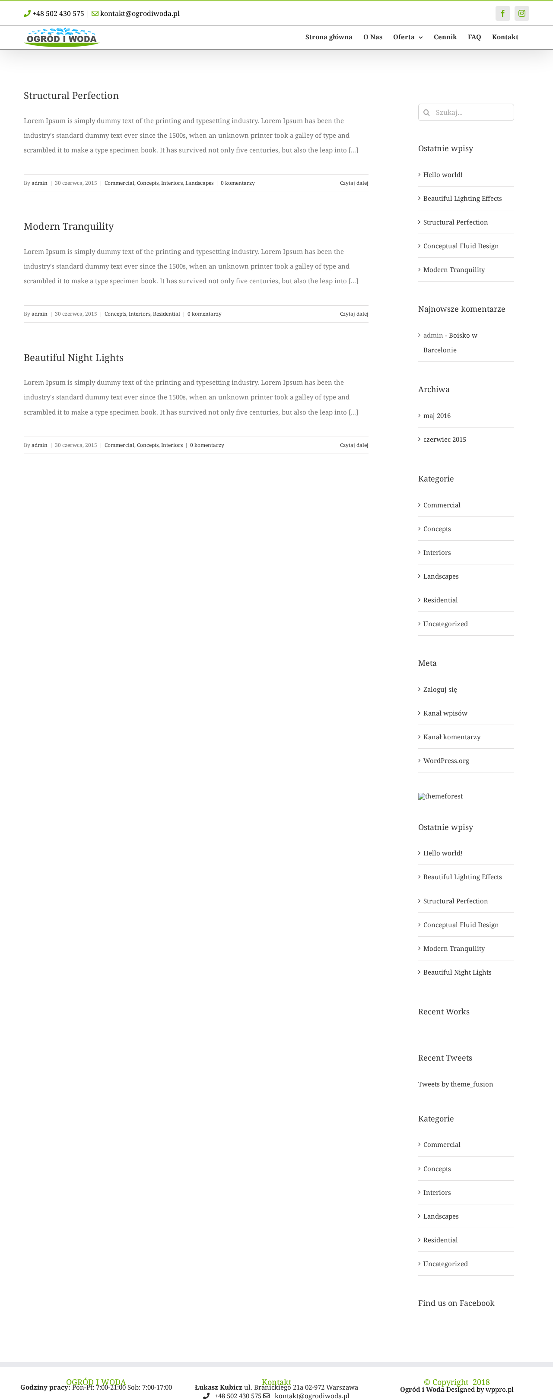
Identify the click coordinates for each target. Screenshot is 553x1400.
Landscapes (199, 183)
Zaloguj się (440, 689)
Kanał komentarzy (451, 736)
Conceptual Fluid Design (461, 245)
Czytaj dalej (354, 183)
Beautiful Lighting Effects (462, 198)
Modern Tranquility (69, 225)
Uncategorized (445, 623)
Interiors (172, 183)
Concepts (148, 183)
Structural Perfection (71, 95)
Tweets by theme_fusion (455, 1084)
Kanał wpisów (445, 713)
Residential (166, 313)
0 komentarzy (238, 183)
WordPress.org (446, 760)
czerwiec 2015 (444, 439)
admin (40, 183)
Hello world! (443, 174)
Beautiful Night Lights (74, 357)
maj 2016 (437, 415)
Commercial (119, 183)
